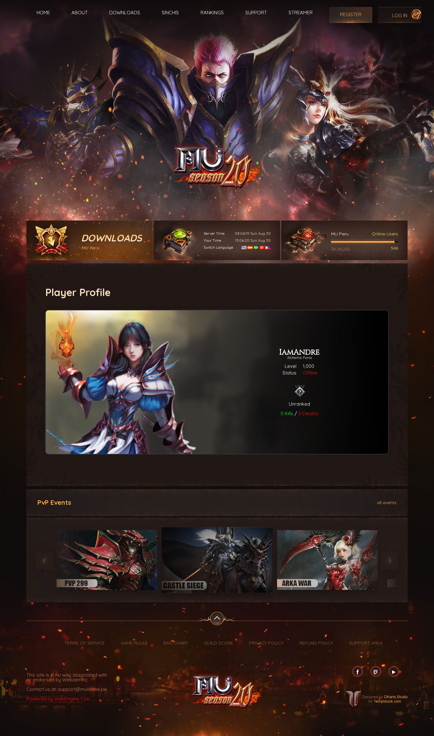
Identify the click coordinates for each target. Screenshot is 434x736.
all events (387, 502)
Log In (399, 15)
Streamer (300, 13)
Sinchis (170, 13)
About (79, 13)
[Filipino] (268, 247)
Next (389, 561)
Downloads (124, 13)
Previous (44, 561)
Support (256, 13)
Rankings (212, 13)
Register (351, 14)
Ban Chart (175, 643)
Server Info (340, 248)
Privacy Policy (266, 643)
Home (43, 13)
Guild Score (218, 643)
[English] (244, 247)
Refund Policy (316, 643)
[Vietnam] (262, 247)
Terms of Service (84, 643)
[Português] (256, 247)
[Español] (250, 247)
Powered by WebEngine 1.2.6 (57, 699)
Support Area (366, 643)
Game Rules (134, 643)
